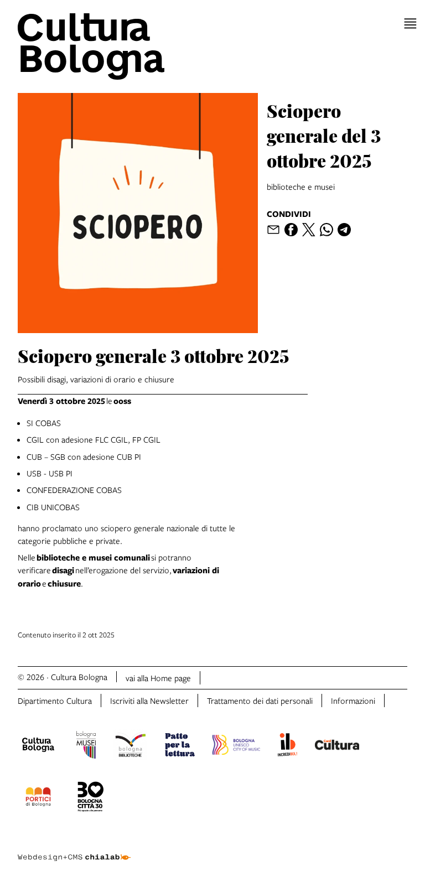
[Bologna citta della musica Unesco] (236, 746)
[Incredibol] (287, 746)
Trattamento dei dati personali (260, 700)
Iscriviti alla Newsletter (149, 700)
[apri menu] (410, 23)
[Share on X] (308, 229)
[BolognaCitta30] (90, 798)
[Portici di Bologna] (38, 798)
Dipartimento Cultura (55, 700)
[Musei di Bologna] (86, 746)
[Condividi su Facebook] (291, 229)
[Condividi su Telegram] (344, 229)
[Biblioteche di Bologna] (130, 746)
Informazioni (353, 700)
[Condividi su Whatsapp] (326, 229)
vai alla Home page (158, 677)
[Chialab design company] (74, 848)
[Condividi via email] (273, 229)
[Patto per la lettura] (180, 746)
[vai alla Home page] (113, 46)
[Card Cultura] (337, 746)
